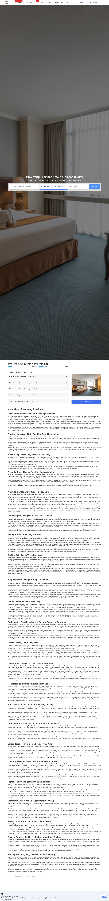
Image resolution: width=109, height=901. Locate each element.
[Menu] (67, 3)
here (12, 899)
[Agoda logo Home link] (6, 2)
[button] (38, 376)
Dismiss (104, 896)
